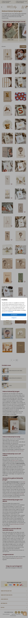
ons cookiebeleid (9, 311)
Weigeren (14, 317)
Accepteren (14, 314)
